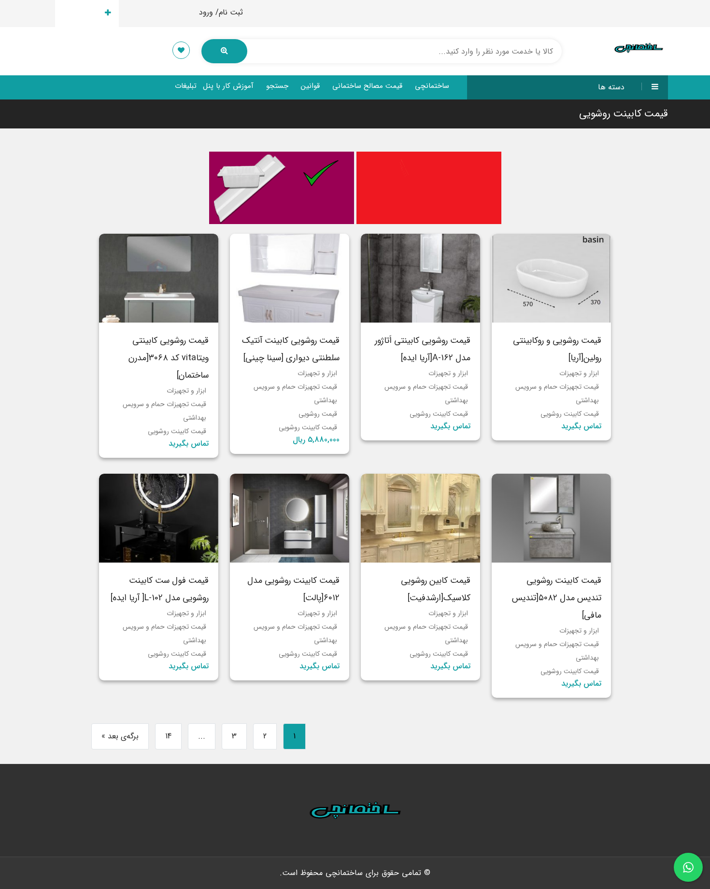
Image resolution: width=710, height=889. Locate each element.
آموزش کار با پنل (228, 86)
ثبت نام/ (229, 12)
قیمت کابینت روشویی (569, 414)
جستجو (277, 86)
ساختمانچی (432, 86)
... (201, 736)
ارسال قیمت (81, 13)
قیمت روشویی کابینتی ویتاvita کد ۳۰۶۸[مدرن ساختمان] (168, 358)
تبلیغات (186, 86)
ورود (206, 12)
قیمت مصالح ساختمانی (367, 86)
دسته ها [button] (611, 87)
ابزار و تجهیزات (579, 373)
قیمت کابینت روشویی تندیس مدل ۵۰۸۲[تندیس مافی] (556, 598)
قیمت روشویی (317, 414)
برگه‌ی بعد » (120, 736)
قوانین (310, 86)
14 (168, 736)
